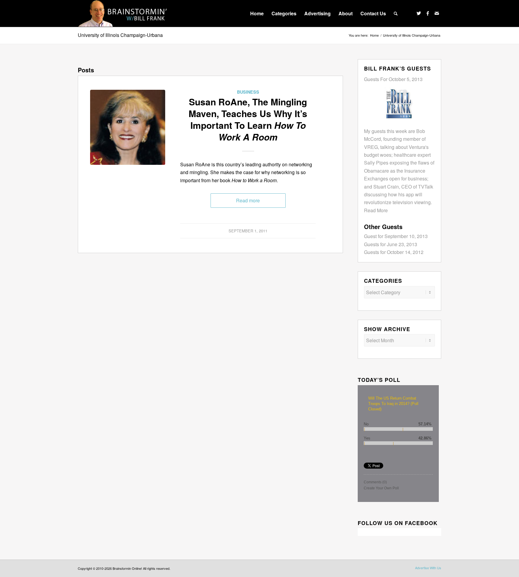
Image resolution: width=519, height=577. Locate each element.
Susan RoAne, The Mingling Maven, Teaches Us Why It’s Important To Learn (248, 119)
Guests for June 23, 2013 (390, 244)
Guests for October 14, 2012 (393, 252)
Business (248, 92)
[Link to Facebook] (427, 13)
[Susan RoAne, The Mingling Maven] (127, 127)
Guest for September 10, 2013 (396, 236)
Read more (248, 200)
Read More (376, 210)
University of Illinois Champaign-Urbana (120, 35)
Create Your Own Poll (381, 488)
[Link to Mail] (436, 13)
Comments (375, 482)
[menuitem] (257, 13)
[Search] (396, 13)
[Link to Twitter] (418, 13)
